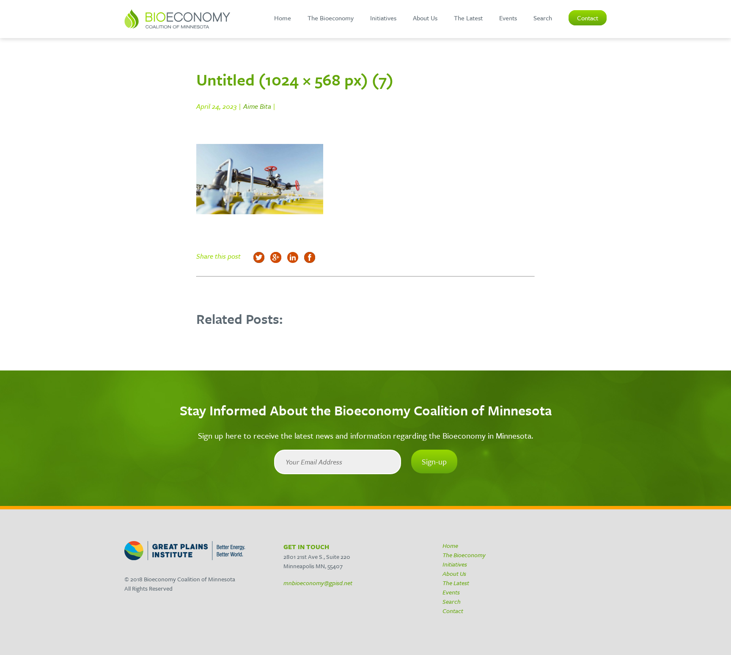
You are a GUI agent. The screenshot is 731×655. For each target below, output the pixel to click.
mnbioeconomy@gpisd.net (317, 582)
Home (282, 17)
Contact (587, 17)
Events (508, 17)
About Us (425, 17)
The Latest (468, 17)
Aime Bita (257, 106)
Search (542, 17)
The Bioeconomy (331, 17)
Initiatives (383, 17)
